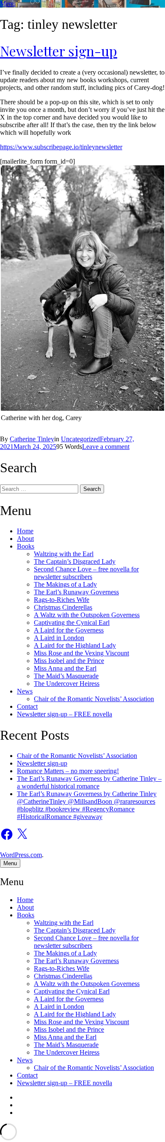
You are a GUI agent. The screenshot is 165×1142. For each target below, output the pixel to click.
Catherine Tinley (32, 439)
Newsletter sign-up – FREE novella (64, 714)
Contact (27, 706)
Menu (10, 863)
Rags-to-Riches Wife (61, 599)
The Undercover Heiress (66, 683)
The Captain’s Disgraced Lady (75, 561)
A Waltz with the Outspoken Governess (87, 614)
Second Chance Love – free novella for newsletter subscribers (86, 572)
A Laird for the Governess (69, 630)
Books (25, 546)
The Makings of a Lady (65, 584)
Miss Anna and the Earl (65, 668)
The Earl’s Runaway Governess (76, 592)
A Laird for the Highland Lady (75, 645)
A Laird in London (59, 637)
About (25, 538)
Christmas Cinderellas (63, 607)
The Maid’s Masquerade (66, 676)
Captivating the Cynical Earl (72, 622)
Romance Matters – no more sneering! (68, 770)
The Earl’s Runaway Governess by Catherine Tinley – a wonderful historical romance (89, 782)
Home (25, 531)
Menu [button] (8, 3)
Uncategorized (80, 439)
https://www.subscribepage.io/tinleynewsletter (61, 146)
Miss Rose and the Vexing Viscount (81, 653)
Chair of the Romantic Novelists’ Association (94, 698)
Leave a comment (105, 446)
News (25, 691)
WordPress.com (21, 854)
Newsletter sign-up (58, 51)
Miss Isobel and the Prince (69, 660)
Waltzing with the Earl (64, 553)
